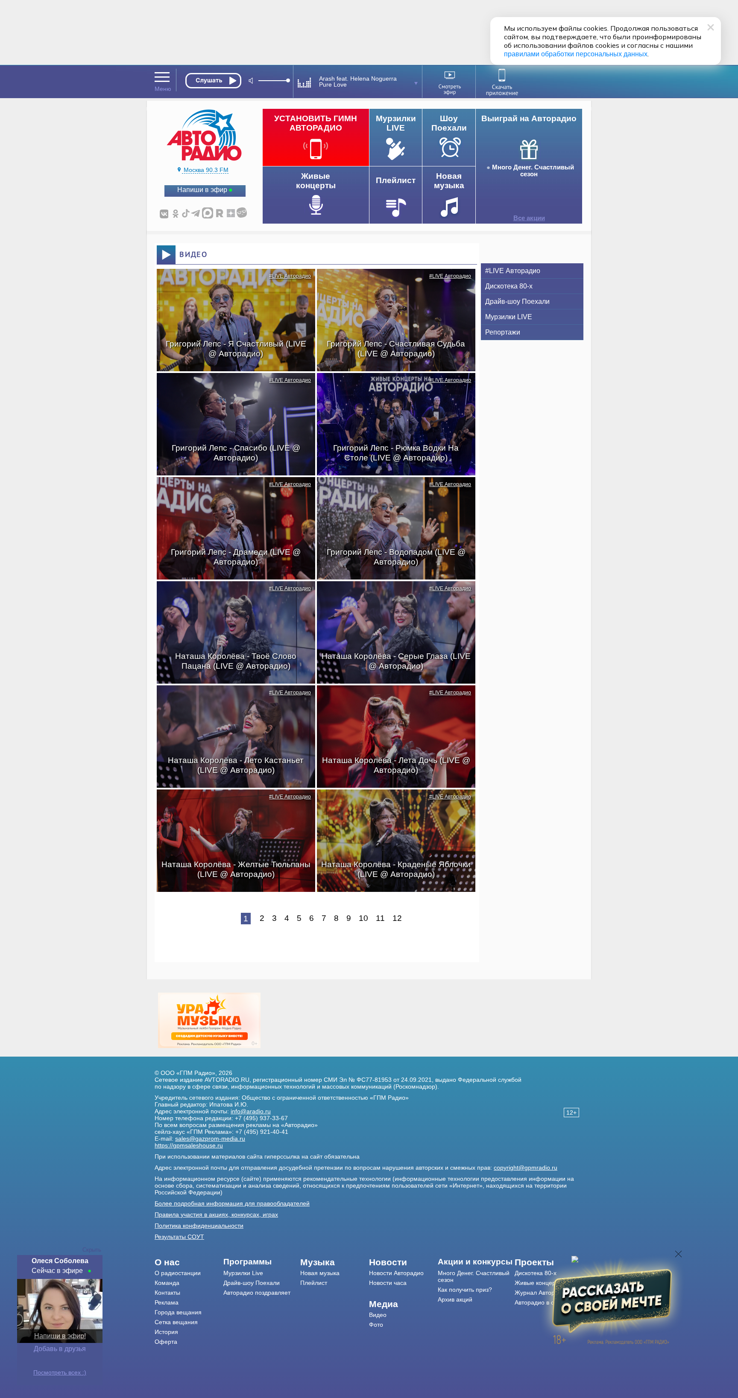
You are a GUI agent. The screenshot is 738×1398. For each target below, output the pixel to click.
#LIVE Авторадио (290, 276)
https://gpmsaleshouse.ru (189, 1145)
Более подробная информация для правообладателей (232, 1203)
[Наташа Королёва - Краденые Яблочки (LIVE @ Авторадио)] (391, 804)
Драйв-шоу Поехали (517, 301)
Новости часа (388, 1282)
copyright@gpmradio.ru (525, 1167)
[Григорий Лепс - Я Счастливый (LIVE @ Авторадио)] (231, 284)
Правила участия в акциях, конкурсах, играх (216, 1214)
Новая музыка (320, 1273)
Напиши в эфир (202, 189)
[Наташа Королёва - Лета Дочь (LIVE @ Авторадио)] (391, 700)
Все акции (529, 218)
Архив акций (455, 1299)
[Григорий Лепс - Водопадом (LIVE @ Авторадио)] (391, 492)
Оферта (166, 1341)
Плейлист (313, 1282)
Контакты (167, 1292)
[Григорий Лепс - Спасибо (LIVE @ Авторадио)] (231, 388)
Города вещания (178, 1312)
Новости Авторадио (396, 1273)
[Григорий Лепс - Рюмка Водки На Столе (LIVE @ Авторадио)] (391, 388)
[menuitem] (189, 1262)
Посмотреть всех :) (59, 1372)
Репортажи (502, 332)
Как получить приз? (465, 1289)
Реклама (167, 1302)
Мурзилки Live (243, 1273)
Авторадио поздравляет (256, 1292)
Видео (378, 1314)
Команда (167, 1282)
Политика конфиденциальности (199, 1225)
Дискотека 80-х (509, 286)
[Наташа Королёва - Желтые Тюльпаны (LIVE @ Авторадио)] (231, 804)
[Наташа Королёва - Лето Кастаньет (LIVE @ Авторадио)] (231, 700)
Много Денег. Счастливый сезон (533, 171)
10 (363, 918)
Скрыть (91, 1250)
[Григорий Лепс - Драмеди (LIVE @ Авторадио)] (231, 492)
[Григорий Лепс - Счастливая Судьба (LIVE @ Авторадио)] (391, 284)
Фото (376, 1324)
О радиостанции (178, 1273)
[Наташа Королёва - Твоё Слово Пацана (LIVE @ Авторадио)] (231, 596)
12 (397, 918)
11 (380, 918)
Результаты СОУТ (179, 1236)
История (166, 1331)
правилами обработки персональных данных (575, 54)
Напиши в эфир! (60, 1336)
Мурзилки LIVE (508, 316)
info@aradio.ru (251, 1111)
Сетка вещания (176, 1322)
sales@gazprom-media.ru (210, 1138)
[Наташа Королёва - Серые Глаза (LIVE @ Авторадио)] (391, 596)
